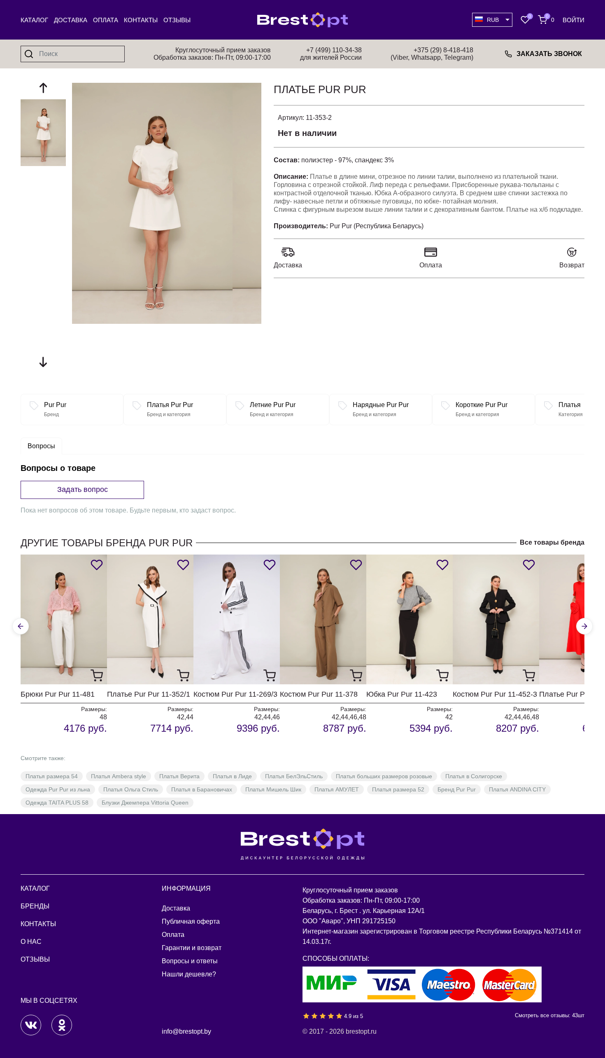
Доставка (70, 19)
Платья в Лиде (232, 776)
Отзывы (177, 19)
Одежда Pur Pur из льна (58, 789)
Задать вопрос (82, 489)
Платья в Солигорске (473, 776)
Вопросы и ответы (190, 960)
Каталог (34, 19)
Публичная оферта (191, 921)
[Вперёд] (584, 626)
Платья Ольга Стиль (130, 789)
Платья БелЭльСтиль (294, 776)
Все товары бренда (552, 542)
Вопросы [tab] (41, 445)
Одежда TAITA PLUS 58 (57, 802)
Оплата (105, 19)
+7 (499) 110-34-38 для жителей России (331, 54)
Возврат (571, 265)
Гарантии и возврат (191, 947)
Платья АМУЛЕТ (336, 789)
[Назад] (20, 626)
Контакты (141, 19)
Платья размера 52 (398, 789)
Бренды (35, 906)
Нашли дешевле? (189, 974)
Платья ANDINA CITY (517, 789)
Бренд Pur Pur (456, 789)
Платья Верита (179, 776)
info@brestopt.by (186, 1031)
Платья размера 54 (52, 776)
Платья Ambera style (118, 776)
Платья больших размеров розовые (384, 776)
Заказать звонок (549, 53)
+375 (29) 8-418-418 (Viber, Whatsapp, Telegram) (432, 54)
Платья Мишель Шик (273, 789)
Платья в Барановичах (201, 789)
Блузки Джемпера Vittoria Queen (145, 802)
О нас (31, 941)
